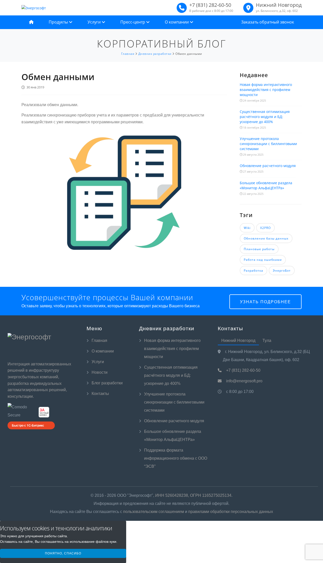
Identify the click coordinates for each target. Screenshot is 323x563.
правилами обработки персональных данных (230, 511)
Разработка (253, 270)
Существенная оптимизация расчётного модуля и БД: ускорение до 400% (265, 116)
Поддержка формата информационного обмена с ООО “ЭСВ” (175, 458)
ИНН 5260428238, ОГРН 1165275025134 (193, 495)
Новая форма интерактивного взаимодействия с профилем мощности (266, 89)
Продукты (59, 22)
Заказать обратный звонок (267, 22)
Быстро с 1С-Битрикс (28, 425)
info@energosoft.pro (243, 381)
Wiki (247, 228)
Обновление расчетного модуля (268, 165)
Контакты (100, 393)
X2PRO (265, 228)
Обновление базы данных (266, 238)
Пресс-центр (133, 22)
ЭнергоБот (282, 270)
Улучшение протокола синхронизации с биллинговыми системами (268, 143)
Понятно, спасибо (63, 553)
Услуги (95, 22)
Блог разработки (107, 383)
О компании (177, 22)
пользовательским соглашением (153, 511)
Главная (99, 340)
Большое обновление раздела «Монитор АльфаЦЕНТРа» (266, 185)
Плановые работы (259, 249)
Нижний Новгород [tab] (238, 340)
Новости (99, 372)
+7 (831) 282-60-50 (242, 370)
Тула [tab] (266, 340)
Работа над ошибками (263, 259)
